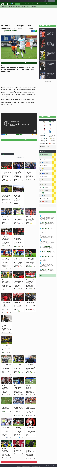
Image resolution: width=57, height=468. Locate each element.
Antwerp (42, 130)
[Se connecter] (2, 154)
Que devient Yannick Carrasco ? (18, 450)
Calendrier (23, 6)
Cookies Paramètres (22, 466)
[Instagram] (41, 1)
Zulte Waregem (47, 170)
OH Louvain (53, 140)
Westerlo (53, 132)
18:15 (47, 128)
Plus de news (19, 157)
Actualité (17, 3)
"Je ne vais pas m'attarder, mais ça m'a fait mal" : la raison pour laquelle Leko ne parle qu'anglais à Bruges (18, 175)
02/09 (47, 138)
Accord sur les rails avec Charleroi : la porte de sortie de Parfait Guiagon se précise (50, 66)
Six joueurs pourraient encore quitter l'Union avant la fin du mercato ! (47, 253)
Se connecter (51, 1)
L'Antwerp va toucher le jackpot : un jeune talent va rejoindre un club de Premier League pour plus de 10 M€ (18, 431)
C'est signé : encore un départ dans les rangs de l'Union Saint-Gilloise (6, 348)
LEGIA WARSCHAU (4, 6)
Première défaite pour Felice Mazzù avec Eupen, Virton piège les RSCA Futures (30, 305)
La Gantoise (46, 162)
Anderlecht (41, 143)
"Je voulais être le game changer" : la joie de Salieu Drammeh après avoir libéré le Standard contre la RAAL (6, 175)
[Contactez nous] (44, 1)
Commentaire (14, 31)
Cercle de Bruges (47, 181)
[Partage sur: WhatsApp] (36, 31)
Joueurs (28, 6)
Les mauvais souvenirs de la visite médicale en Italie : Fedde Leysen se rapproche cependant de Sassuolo (47, 241)
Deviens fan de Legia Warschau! (19, 62)
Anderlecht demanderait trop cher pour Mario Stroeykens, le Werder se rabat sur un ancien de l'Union (47, 258)
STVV (42, 138)
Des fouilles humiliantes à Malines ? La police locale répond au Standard (46, 247)
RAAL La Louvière (47, 193)
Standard (42, 121)
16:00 (47, 124)
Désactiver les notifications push (33, 466)
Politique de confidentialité (28, 465)
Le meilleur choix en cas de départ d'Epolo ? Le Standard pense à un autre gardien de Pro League (47, 271)
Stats (48, 146)
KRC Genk (53, 130)
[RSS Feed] (46, 1)
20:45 (47, 130)
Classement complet (45, 204)
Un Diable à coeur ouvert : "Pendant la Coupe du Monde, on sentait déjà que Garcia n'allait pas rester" (47, 217)
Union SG (52, 138)
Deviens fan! (12, 6)
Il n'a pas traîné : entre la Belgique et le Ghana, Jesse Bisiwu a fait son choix (30, 219)
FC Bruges (42, 135)
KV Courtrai (53, 143)
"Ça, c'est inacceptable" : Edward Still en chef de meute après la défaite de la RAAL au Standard (18, 241)
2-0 (47, 121)
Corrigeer (35, 134)
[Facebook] (37, 1)
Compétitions (27, 3)
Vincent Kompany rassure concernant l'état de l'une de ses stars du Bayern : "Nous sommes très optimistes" (30, 453)
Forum (22, 3)
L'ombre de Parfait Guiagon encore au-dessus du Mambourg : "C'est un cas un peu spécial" (47, 224)
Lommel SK (46, 187)
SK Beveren (53, 124)
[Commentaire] (10, 180)
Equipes (33, 3)
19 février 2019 (7, 31)
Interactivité (48, 3)
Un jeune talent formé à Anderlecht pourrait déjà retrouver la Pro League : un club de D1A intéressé (30, 410)
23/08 (47, 132)
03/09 (47, 140)
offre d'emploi (37, 465)
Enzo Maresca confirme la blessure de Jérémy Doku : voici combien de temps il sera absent (6, 431)
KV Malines (53, 128)
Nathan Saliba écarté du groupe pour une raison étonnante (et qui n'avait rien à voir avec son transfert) (47, 264)
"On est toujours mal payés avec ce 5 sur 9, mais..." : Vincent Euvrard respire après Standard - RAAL (47, 230)
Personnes (39, 3)
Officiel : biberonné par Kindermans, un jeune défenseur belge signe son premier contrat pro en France (6, 368)
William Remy (10, 154)
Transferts (33, 6)
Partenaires (43, 465)
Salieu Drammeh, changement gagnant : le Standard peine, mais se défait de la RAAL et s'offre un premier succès (6, 306)
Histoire (20, 465)
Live (44, 3)
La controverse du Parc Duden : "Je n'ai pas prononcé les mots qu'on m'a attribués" (18, 219)
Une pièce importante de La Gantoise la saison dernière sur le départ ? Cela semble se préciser (18, 410)
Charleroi (42, 128)
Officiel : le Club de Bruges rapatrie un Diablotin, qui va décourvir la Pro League (6, 219)
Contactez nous (15, 465)
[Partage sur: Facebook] (32, 31)
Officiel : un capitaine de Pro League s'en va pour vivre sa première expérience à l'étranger (6, 262)
